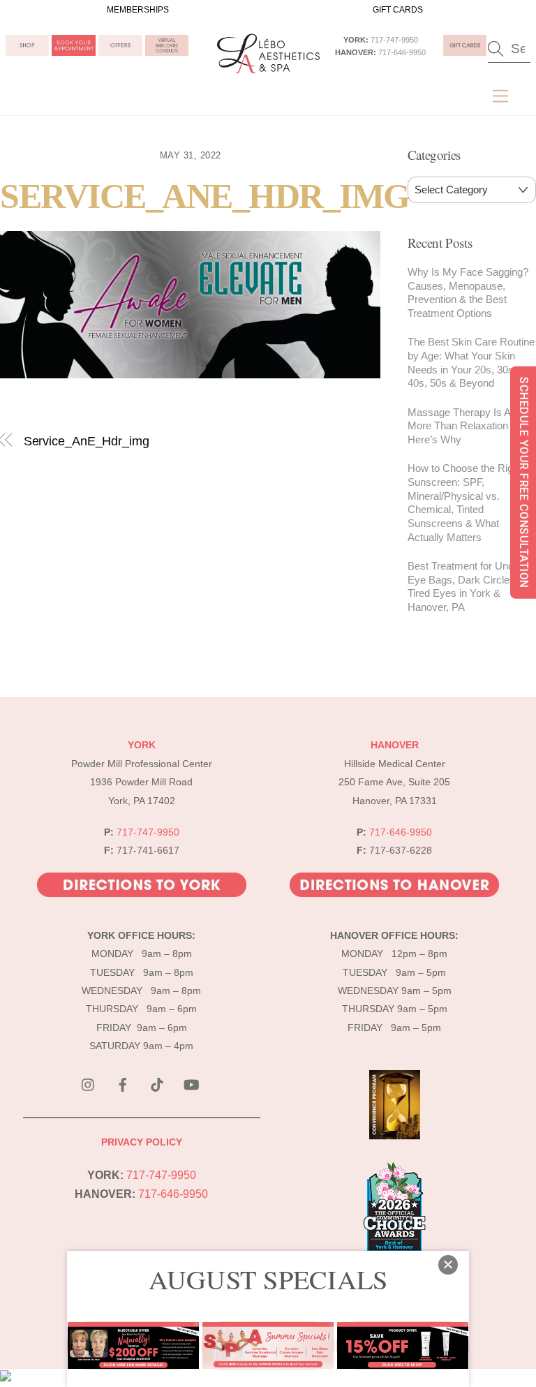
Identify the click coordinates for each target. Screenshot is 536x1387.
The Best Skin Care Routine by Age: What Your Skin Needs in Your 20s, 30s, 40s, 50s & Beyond (471, 362)
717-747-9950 (394, 40)
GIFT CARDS (398, 10)
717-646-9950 (402, 52)
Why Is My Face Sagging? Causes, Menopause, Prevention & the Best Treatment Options (468, 292)
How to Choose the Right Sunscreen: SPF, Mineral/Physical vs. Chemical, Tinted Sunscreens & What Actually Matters (464, 502)
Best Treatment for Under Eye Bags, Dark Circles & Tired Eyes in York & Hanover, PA (466, 586)
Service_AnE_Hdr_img (205, 196)
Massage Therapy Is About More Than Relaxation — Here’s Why (469, 426)
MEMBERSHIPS (138, 10)
